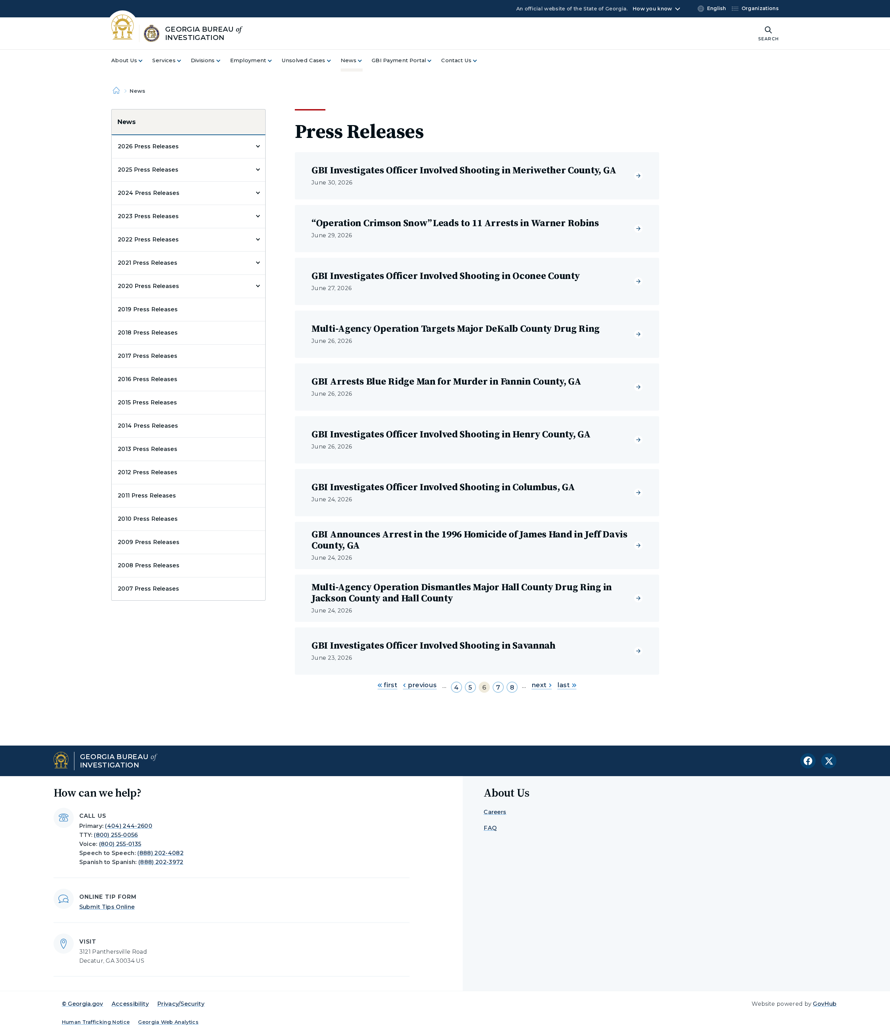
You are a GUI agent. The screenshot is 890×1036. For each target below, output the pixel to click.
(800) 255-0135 (120, 844)
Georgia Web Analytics (168, 1022)
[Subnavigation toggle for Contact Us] (479, 61)
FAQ (490, 828)
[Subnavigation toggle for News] (364, 61)
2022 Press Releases (148, 239)
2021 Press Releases (147, 263)
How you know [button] (652, 8)
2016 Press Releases (147, 379)
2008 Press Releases (148, 565)
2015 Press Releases (147, 402)
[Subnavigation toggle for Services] (183, 61)
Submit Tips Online (107, 907)
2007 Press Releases (148, 588)
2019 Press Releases (148, 309)
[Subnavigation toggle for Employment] (274, 61)
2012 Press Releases (147, 472)
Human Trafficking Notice (96, 1022)
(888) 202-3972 (160, 862)
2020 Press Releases (148, 286)
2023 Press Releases (148, 216)
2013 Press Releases (147, 449)
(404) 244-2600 (128, 826)
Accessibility (130, 1004)
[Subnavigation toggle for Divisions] (222, 61)
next (539, 685)
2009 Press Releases (148, 542)
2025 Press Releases (148, 169)
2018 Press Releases (148, 332)
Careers (495, 812)
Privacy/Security (180, 1004)
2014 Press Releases (148, 425)
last (563, 685)
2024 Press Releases (148, 193)
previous (421, 685)
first (389, 685)
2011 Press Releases (147, 495)
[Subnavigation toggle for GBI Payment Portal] (433, 61)
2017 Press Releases (147, 356)
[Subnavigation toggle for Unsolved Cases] (333, 61)
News (126, 122)
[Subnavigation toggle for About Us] (144, 61)
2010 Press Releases (148, 519)
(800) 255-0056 (116, 835)
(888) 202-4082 (160, 853)
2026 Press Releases (148, 146)
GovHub (824, 1004)
